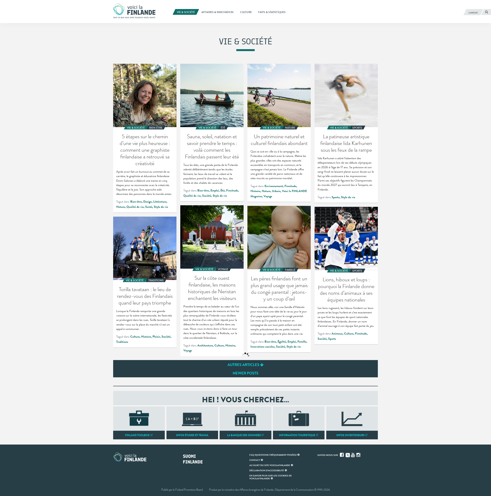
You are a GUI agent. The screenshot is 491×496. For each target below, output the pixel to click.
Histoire (255, 191)
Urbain (276, 191)
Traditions (122, 341)
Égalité (282, 341)
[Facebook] (342, 455)
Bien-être (136, 201)
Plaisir (156, 336)
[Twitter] (347, 454)
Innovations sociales (262, 346)
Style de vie (161, 207)
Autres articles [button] (243, 364)
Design (147, 201)
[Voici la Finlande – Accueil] (134, 11)
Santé (148, 207)
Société (206, 195)
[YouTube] (353, 455)
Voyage (268, 196)
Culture (219, 345)
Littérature (159, 201)
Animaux (337, 333)
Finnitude (232, 190)
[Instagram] (358, 455)
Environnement (273, 186)
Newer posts (245, 373)
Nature (120, 207)
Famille (301, 341)
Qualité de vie (135, 207)
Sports (335, 197)
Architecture (205, 345)
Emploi (214, 190)
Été (222, 190)
